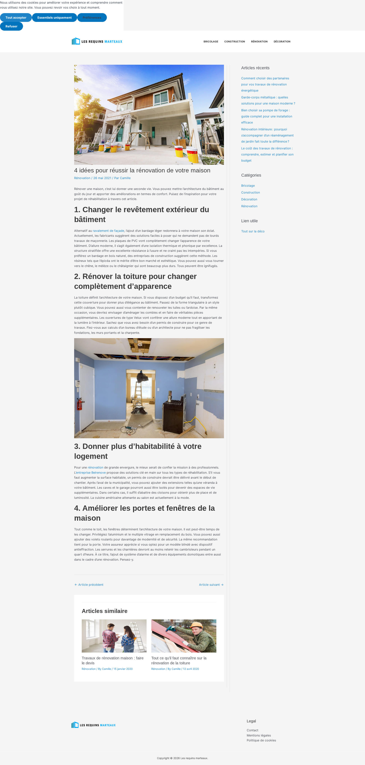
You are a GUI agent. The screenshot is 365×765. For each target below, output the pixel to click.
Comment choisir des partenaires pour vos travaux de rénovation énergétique (265, 84)
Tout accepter (16, 17)
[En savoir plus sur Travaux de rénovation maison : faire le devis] (114, 636)
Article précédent (89, 584)
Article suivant (211, 584)
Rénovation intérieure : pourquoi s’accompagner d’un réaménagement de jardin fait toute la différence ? (267, 135)
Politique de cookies (261, 740)
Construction (234, 41)
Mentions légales (259, 735)
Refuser (11, 26)
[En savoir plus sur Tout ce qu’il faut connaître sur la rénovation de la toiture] (183, 636)
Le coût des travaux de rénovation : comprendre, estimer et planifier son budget (267, 154)
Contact (252, 730)
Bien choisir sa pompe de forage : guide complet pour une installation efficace (266, 116)
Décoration (282, 41)
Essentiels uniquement (54, 17)
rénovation (95, 467)
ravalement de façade (108, 231)
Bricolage (211, 41)
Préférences (92, 17)
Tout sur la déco (253, 231)
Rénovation (259, 41)
